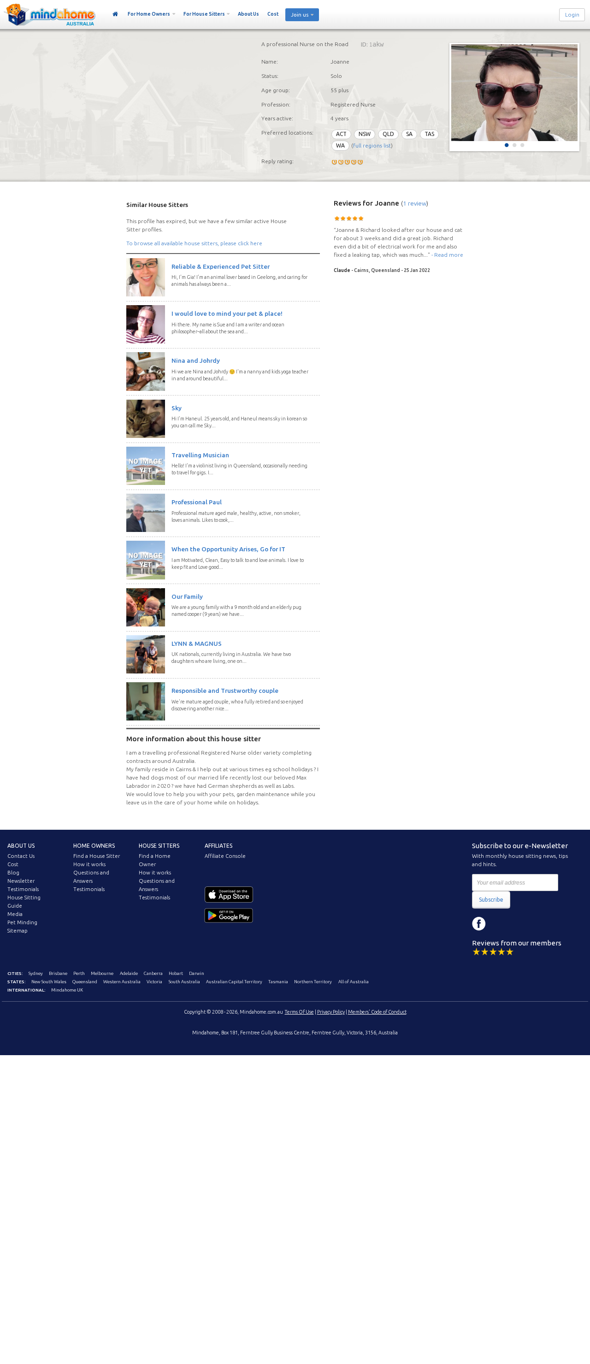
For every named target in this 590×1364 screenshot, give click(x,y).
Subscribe (491, 900)
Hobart (176, 973)
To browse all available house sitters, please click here (194, 243)
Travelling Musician (200, 455)
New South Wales (48, 981)
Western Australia (122, 981)
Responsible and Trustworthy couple (224, 690)
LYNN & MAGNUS (196, 643)
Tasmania (278, 981)
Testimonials (23, 889)
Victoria (154, 981)
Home (115, 14)
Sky (176, 408)
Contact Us (21, 856)
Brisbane (58, 973)
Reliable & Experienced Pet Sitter (220, 266)
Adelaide (129, 973)
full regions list (372, 145)
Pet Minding (22, 922)
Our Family (187, 596)
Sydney (36, 973)
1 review (414, 203)
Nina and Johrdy (195, 360)
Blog (13, 872)
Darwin (196, 973)
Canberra (153, 973)
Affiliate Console (225, 856)
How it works (89, 864)
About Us (248, 14)
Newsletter (21, 881)
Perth (79, 973)
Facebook (479, 924)
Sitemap (17, 930)
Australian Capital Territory (234, 981)
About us (21, 846)
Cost (272, 14)
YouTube (520, 924)
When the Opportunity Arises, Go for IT (228, 549)
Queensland (84, 981)
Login (572, 15)
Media (15, 914)
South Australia (184, 981)
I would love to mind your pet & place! (227, 313)
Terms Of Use (299, 1012)
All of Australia (353, 981)
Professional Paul (196, 502)
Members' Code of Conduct (377, 1012)
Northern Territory (313, 981)
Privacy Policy (331, 1012)
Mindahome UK (67, 989)
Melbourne (102, 973)
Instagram (500, 924)
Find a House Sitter (96, 856)
